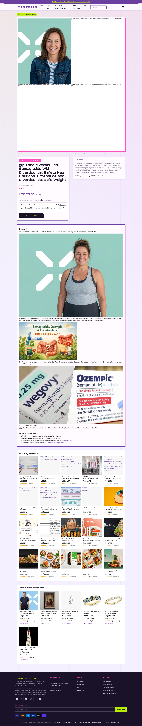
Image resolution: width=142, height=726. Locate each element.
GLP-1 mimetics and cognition (92, 508)
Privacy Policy (107, 684)
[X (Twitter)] (35, 699)
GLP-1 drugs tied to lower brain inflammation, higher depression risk (90, 477)
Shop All (49, 7)
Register (116, 7)
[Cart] (123, 7)
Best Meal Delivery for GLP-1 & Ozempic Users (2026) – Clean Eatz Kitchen (113, 539)
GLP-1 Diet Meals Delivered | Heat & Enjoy (28, 570)
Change (62, 205)
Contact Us (80, 684)
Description (23, 229)
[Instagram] (21, 699)
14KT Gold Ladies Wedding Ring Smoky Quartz (112, 612)
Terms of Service (108, 687)
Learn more (50, 200)
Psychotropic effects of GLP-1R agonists (28, 508)
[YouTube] (26, 699)
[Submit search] (104, 7)
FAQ (78, 687)
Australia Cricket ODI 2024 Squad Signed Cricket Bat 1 (28, 648)
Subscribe (121, 709)
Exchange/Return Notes (28, 433)
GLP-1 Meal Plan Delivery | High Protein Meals (69, 539)
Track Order (80, 690)
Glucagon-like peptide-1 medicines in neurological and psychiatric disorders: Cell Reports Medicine (70, 477)
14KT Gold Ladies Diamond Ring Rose (91, 612)
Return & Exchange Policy (55, 443)
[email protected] (66, 440)
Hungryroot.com (88, 570)
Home (42, 6)
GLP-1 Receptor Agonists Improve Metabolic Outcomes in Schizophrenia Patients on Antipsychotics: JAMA (50, 508)
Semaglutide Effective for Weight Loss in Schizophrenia (28, 477)
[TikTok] (31, 699)
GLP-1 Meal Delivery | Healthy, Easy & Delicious (113, 570)
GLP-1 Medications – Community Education (47, 477)
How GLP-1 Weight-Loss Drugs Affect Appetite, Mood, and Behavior (28, 539)
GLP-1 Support (66, 570)
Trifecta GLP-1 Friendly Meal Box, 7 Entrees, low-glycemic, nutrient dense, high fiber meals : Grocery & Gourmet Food (92, 539)
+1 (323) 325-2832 (55, 685)
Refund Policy (107, 681)
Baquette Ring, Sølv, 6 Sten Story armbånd (70, 612)
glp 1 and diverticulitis (60, 7)
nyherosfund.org (27, 7)
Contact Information (109, 693)
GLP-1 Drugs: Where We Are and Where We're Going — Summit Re (49, 539)
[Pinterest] (40, 699)
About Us (80, 681)
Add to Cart (31, 215)
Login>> (25, 623)
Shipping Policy (108, 690)
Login (109, 7)
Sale (86, 6)
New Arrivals (76, 7)
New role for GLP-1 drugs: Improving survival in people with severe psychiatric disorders (113, 508)
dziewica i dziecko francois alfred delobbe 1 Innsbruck (49, 612)
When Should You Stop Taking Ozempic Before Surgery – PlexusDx (26, 612)
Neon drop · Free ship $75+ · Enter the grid (71, 1)
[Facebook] (17, 699)
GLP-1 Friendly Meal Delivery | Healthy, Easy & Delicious (49, 570)
